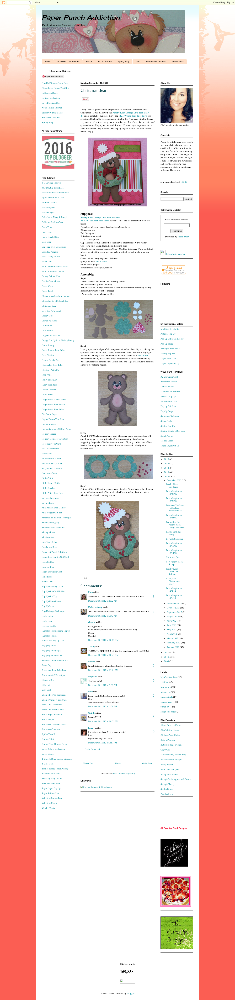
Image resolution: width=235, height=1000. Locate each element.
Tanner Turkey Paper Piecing (55, 768)
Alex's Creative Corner (171, 725)
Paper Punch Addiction (81, 17)
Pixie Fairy (47, 576)
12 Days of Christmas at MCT (173, 581)
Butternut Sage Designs (171, 744)
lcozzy (91, 727)
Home (48, 61)
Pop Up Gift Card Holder (53, 591)
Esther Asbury (95, 607)
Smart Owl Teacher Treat (53, 709)
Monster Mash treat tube (53, 527)
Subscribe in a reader (175, 254)
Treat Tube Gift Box (51, 783)
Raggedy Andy (49, 645)
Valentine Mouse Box (52, 798)
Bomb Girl (47, 261)
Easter (89, 61)
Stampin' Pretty (168, 784)
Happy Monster (49, 423)
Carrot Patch (47, 291)
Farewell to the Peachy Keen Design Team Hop (175, 524)
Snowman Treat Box (51, 117)
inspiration (166, 687)
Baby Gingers (48, 212)
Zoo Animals (178, 61)
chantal (91, 622)
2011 (166, 652)
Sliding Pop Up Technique (54, 694)
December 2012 (174, 480)
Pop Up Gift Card (169, 406)
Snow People (48, 719)
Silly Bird (46, 689)
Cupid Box (47, 325)
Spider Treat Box (49, 734)
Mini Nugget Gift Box (52, 512)
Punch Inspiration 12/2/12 (174, 589)
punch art (165, 706)
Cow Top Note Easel (51, 310)
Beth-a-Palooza (168, 739)
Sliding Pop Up (168, 426)
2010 (166, 656)
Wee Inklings (167, 793)
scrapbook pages (168, 711)
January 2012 (173, 647)
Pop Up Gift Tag (49, 596)
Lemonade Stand (49, 473)
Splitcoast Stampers (170, 769)
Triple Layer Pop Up (51, 788)
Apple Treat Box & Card (53, 197)
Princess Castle (49, 625)
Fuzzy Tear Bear (49, 384)
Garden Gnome (49, 389)
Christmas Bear (49, 305)
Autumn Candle (49, 202)
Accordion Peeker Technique (55, 192)
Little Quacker (48, 487)
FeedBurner (183, 236)
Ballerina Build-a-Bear (52, 222)
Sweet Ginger (48, 753)
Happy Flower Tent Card (53, 419)
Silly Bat (46, 684)
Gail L (91, 712)
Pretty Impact (167, 764)
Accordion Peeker (169, 381)
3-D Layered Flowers (51, 182)
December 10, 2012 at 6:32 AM (102, 600)
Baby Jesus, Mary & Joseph (54, 217)
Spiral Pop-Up (167, 435)
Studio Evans (167, 788)
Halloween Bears (49, 92)
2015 (166, 463)
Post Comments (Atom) (124, 773)
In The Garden (105, 61)
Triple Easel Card (169, 358)
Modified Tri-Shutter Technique (56, 517)
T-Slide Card (48, 763)
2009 (166, 661)
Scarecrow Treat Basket (52, 112)
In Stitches (47, 453)
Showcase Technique (170, 416)
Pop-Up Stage (167, 411)
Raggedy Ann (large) (51, 650)
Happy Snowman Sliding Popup (57, 428)
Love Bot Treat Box (51, 102)
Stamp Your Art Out (170, 774)
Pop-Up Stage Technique (53, 611)
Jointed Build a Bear (51, 458)
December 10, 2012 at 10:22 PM (103, 721)
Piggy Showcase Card (52, 571)
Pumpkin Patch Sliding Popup (56, 630)
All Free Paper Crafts (170, 734)
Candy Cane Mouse (51, 281)
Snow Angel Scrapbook (53, 714)
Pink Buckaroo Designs (171, 759)
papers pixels (167, 696)
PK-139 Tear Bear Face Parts (133, 115)
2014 (166, 467)
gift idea (164, 682)
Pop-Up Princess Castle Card (55, 83)
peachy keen (166, 701)
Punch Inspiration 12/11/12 (174, 551)
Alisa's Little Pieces (170, 729)
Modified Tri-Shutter (170, 328)
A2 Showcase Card (169, 376)
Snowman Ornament (51, 729)
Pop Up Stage (167, 343)
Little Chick (47, 478)
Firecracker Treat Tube (52, 364)
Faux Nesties (48, 355)
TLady (91, 646)
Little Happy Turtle (51, 483)
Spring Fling (123, 61)
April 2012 (172, 633)
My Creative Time (169, 677)
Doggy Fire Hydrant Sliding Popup (58, 340)
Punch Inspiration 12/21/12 (174, 516)
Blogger (130, 993)
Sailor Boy (47, 665)
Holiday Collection (51, 97)
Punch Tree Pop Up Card (53, 640)
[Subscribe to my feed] (163, 254)
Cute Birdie (47, 330)
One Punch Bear (49, 547)
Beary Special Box (50, 236)
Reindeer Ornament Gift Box (55, 660)
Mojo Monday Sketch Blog (173, 754)
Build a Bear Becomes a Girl (55, 266)
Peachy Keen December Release (172, 571)
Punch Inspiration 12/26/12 (174, 492)
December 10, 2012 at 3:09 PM (102, 685)
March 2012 (173, 638)
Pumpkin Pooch (49, 635)
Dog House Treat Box (52, 335)
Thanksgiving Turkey (52, 778)
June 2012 (172, 625)
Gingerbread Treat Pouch (53, 404)
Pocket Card (47, 581)
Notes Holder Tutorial (52, 107)
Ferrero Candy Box (51, 360)
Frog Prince (47, 374)
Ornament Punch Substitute (54, 552)
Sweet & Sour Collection (53, 748)
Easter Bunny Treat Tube (53, 350)
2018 (166, 459)
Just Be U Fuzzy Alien (52, 463)
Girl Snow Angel (49, 414)
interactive (165, 692)
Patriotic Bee (48, 561)
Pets (138, 61)
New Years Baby (49, 542)
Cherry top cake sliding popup (56, 296)
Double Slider (167, 386)
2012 (166, 476)
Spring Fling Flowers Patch (54, 744)
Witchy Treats (48, 808)
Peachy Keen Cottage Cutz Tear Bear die (100, 217)
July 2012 (172, 620)
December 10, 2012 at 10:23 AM (103, 640)
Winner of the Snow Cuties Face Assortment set (175, 508)
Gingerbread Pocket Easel (54, 399)
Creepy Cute (48, 315)
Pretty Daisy (47, 615)
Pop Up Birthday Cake (52, 586)
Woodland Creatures (156, 61)
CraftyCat (165, 749)
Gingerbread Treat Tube (53, 409)
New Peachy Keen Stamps (174, 563)
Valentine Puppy (49, 803)
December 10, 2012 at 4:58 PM (102, 706)
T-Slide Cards (167, 440)
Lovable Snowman (50, 497)
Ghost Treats (47, 394)
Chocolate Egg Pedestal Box (55, 300)
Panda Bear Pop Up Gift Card (55, 556)
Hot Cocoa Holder (50, 448)
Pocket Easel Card (169, 401)
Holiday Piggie (49, 433)
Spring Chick (48, 739)
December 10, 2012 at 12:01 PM (103, 670)
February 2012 (174, 642)
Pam (90, 592)
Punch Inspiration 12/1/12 (174, 597)
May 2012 (172, 629)
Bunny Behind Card (51, 276)
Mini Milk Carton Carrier (53, 507)
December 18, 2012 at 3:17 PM (102, 742)
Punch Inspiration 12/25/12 (174, 499)
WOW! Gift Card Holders (68, 61)
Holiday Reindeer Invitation (55, 438)
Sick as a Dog (48, 679)
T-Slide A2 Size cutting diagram (57, 758)
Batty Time (47, 227)
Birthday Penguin (50, 251)
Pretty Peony (48, 620)
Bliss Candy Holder (51, 256)
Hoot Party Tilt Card (51, 443)
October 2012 (173, 607)
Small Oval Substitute (52, 704)
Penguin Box (48, 566)
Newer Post (88, 763)
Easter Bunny (48, 345)
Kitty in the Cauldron (52, 468)
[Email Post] (85, 577)
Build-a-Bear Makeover (53, 271)
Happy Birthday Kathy (173, 533)
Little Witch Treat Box (52, 492)
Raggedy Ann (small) (52, 655)
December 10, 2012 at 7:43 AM (102, 615)
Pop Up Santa (48, 606)
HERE (184, 181)
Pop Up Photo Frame (51, 601)
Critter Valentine (49, 320)
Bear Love (46, 231)
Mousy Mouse (48, 532)
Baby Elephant (49, 207)
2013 (166, 472)
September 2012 (175, 612)
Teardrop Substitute (51, 773)
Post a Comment (92, 749)
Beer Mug (46, 241)
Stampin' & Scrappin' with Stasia (176, 779)
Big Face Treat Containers (54, 246)
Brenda (91, 661)
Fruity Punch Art (49, 379)
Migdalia (92, 676)
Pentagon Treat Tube (170, 348)
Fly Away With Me (50, 369)
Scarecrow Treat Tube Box (54, 670)
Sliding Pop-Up (168, 353)
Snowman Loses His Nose (54, 724)
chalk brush (101, 261)
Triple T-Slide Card (51, 793)
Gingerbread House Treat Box (55, 88)
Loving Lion (48, 502)
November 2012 (174, 603)
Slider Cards (166, 421)
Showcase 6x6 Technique (53, 675)
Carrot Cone (47, 286)
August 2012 (173, 616)
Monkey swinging (50, 522)
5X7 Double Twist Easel (53, 187)
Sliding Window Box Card (54, 699)
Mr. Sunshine (48, 537)
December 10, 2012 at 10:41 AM (103, 655)
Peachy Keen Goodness (172, 485)
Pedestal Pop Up (168, 333)
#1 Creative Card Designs (174, 828)
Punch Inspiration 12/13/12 (174, 544)
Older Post (147, 763)
